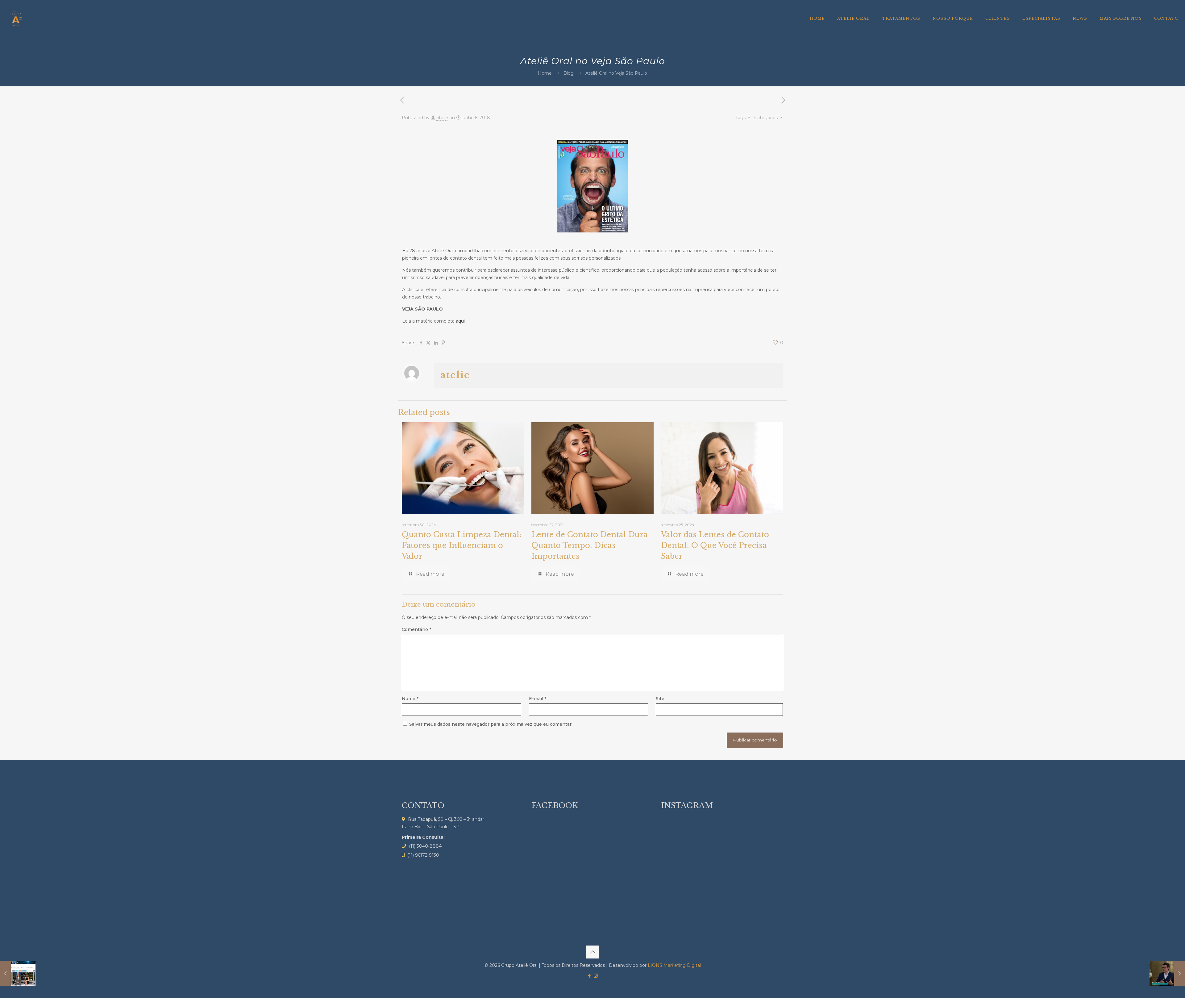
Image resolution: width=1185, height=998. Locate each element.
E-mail (537, 698)
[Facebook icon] (589, 976)
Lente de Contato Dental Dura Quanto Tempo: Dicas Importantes (589, 545)
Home (545, 73)
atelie (442, 117)
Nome (410, 698)
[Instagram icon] (595, 976)
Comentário (416, 629)
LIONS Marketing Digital (674, 965)
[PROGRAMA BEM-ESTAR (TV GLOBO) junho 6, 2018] (1167, 973)
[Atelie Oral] (15, 18)
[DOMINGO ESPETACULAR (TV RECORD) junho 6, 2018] (17, 973)
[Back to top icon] (592, 952)
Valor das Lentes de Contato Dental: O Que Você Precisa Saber (715, 545)
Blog (568, 73)
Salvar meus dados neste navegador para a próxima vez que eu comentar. (490, 724)
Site (660, 698)
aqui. (461, 321)
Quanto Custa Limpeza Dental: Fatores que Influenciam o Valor (462, 545)
